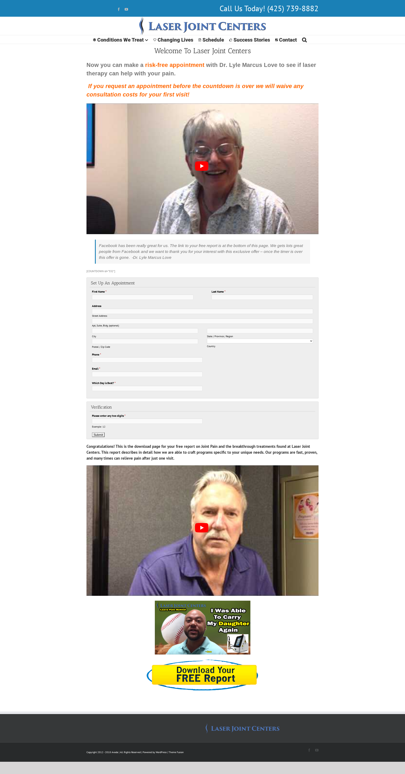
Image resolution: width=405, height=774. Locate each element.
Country (211, 346)
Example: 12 (98, 426)
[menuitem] (120, 39)
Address (96, 306)
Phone (96, 354)
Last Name (218, 291)
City (94, 336)
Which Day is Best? (104, 383)
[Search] (304, 39)
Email (96, 369)
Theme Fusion (176, 752)
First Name (99, 291)
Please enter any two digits (109, 416)
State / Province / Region (220, 336)
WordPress (161, 752)
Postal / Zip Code (101, 346)
